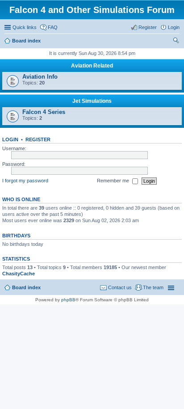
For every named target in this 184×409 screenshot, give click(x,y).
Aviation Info (40, 76)
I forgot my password (25, 180)
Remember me (113, 180)
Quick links (25, 27)
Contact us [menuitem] (120, 287)
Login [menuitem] (174, 27)
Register (37, 139)
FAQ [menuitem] (53, 27)
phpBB (68, 299)
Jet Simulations (92, 101)
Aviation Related (92, 66)
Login (10, 139)
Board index (26, 287)
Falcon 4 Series (43, 112)
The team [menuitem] (153, 287)
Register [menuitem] (147, 27)
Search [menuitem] (176, 41)
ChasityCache (18, 273)
